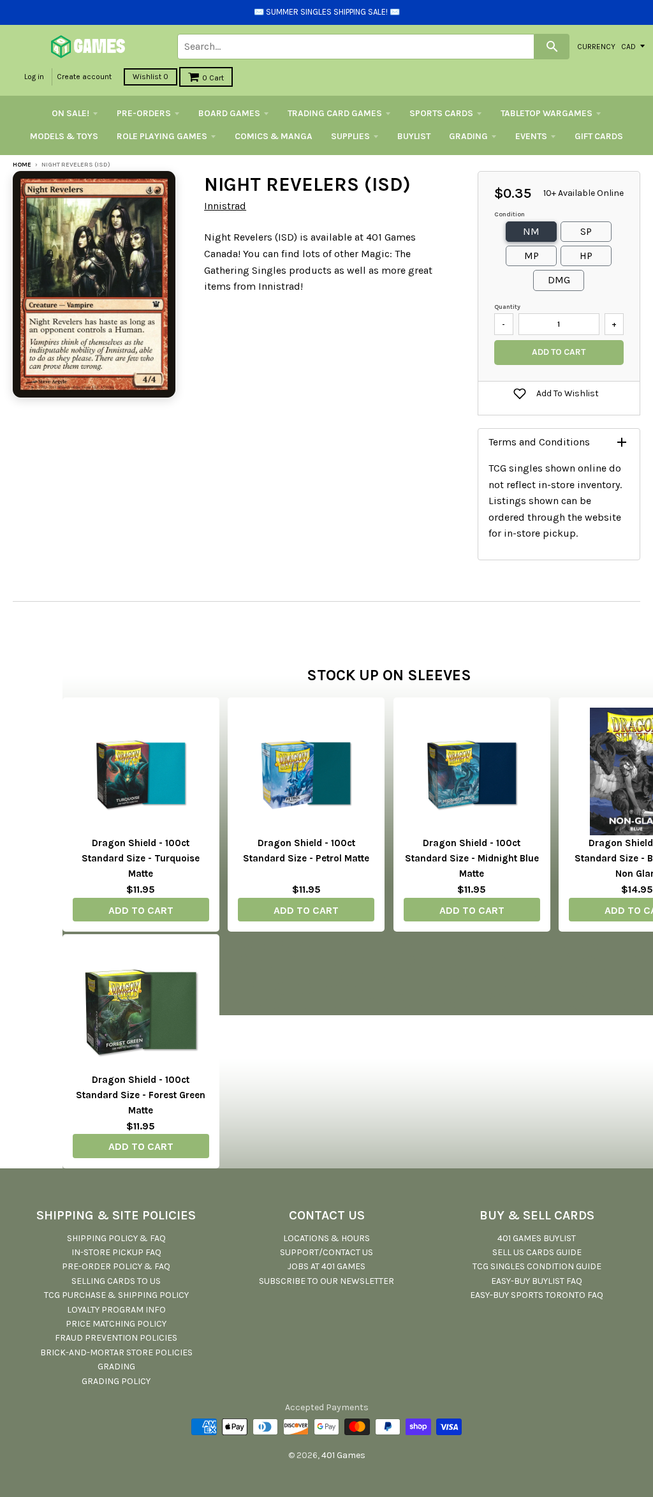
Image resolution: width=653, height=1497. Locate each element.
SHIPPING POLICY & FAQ (116, 1238)
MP (531, 256)
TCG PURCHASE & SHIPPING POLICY (116, 1295)
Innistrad (225, 206)
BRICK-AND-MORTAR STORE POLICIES (116, 1352)
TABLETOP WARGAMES (546, 113)
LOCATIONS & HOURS (326, 1238)
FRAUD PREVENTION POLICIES (116, 1337)
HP (586, 256)
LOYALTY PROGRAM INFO (116, 1309)
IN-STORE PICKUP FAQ (116, 1252)
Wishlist (150, 76)
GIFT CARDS (599, 136)
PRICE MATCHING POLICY (116, 1323)
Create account (84, 76)
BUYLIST (413, 136)
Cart (213, 77)
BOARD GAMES (229, 113)
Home (22, 164)
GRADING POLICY (116, 1381)
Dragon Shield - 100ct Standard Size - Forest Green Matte (140, 1095)
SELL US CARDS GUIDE (537, 1252)
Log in (34, 76)
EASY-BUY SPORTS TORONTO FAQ (536, 1295)
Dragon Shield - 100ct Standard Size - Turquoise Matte (141, 858)
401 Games (343, 1455)
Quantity (507, 307)
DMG (559, 280)
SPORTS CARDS (441, 113)
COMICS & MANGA (273, 136)
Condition (509, 214)
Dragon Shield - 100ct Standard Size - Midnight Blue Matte (472, 858)
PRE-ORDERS (144, 113)
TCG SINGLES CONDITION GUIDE (537, 1266)
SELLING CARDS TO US (116, 1281)
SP (586, 231)
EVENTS (531, 136)
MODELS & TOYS (64, 136)
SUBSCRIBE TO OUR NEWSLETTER (326, 1281)
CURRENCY (596, 45)
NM (531, 231)
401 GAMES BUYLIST (536, 1238)
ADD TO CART (140, 910)
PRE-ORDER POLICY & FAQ (116, 1266)
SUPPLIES (350, 136)
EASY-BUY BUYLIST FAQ (536, 1281)
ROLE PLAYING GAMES (162, 136)
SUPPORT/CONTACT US (326, 1252)
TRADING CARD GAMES (335, 113)
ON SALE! (70, 113)
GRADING (468, 136)
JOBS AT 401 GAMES (326, 1266)
